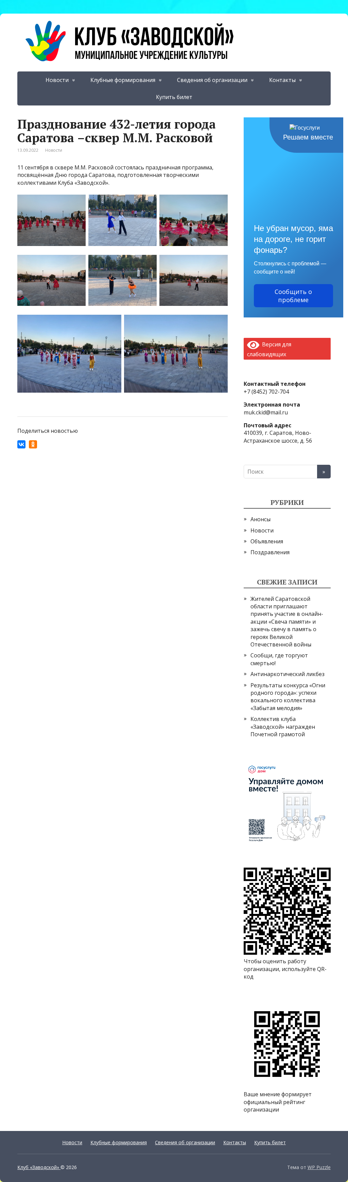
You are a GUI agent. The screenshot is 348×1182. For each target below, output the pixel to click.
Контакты (282, 80)
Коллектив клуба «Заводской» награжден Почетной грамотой (282, 726)
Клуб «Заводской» (38, 1167)
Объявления (266, 541)
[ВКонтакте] (21, 444)
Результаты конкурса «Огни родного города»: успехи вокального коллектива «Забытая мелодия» (287, 697)
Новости (57, 80)
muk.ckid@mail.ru (266, 412)
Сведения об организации (212, 80)
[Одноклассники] (33, 444)
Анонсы (260, 519)
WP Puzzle (319, 1167)
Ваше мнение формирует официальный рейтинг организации (278, 1101)
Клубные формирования (122, 80)
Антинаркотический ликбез (287, 674)
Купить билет (174, 97)
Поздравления (270, 552)
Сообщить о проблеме (293, 296)
